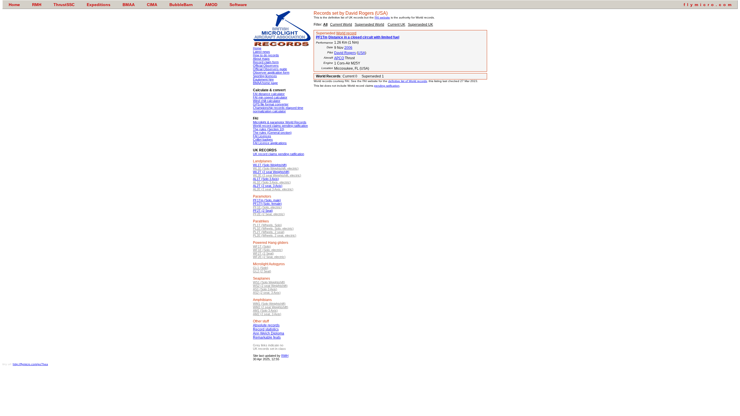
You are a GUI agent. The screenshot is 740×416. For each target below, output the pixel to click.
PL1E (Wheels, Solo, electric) (273, 228)
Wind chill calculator (266, 101)
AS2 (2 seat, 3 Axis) (267, 292)
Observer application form (271, 72)
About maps (261, 58)
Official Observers (266, 65)
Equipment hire (263, 79)
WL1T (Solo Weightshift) (270, 165)
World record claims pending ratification (280, 125)
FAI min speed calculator (270, 97)
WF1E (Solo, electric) (268, 250)
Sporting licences (265, 76)
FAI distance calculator (269, 94)
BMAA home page (265, 83)
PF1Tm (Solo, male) (267, 200)
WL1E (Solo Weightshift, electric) (276, 168)
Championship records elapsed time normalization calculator (278, 109)
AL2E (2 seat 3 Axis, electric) (273, 189)
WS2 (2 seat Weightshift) (270, 285)
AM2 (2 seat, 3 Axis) (267, 314)
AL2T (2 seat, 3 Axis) (267, 185)
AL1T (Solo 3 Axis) (266, 179)
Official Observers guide (270, 69)
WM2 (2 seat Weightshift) (270, 307)
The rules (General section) (272, 132)
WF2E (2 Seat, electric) (269, 257)
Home (257, 48)
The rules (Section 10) (268, 129)
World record (346, 33)
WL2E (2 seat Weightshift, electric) (277, 175)
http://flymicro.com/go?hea (30, 364)
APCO (339, 58)
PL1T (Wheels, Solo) (267, 225)
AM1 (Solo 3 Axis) (265, 310)
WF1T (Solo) (262, 246)
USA (361, 53)
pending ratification (386, 85)
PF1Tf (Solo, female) (267, 203)
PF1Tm (322, 37)
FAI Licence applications (270, 143)
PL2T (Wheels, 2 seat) (268, 232)
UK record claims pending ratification (278, 154)
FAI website (382, 17)
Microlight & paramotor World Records (279, 122)
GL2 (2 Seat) (262, 271)
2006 (348, 48)
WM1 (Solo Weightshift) (269, 303)
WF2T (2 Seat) (263, 253)
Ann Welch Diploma (268, 333)
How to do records (266, 55)
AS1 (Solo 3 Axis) (265, 289)
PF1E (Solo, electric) (267, 207)
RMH (284, 355)
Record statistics (266, 329)
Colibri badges (263, 139)
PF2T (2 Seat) (263, 210)
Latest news (261, 51)
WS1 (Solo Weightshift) (269, 282)
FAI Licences (262, 136)
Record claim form (266, 62)
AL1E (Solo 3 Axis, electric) (272, 182)
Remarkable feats (267, 337)
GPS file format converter (270, 104)
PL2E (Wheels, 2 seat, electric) (274, 235)
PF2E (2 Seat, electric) (269, 214)
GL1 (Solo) (260, 268)
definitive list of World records (407, 81)
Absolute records (266, 325)
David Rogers (345, 53)
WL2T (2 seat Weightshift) (271, 172)
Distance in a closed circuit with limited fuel (363, 37)
